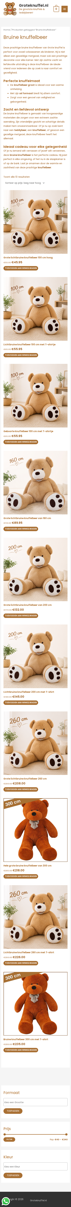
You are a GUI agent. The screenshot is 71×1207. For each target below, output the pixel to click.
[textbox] (36, 1102)
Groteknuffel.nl (33, 5)
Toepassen (13, 1111)
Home (6, 29)
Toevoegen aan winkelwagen (21, 268)
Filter (9, 1139)
